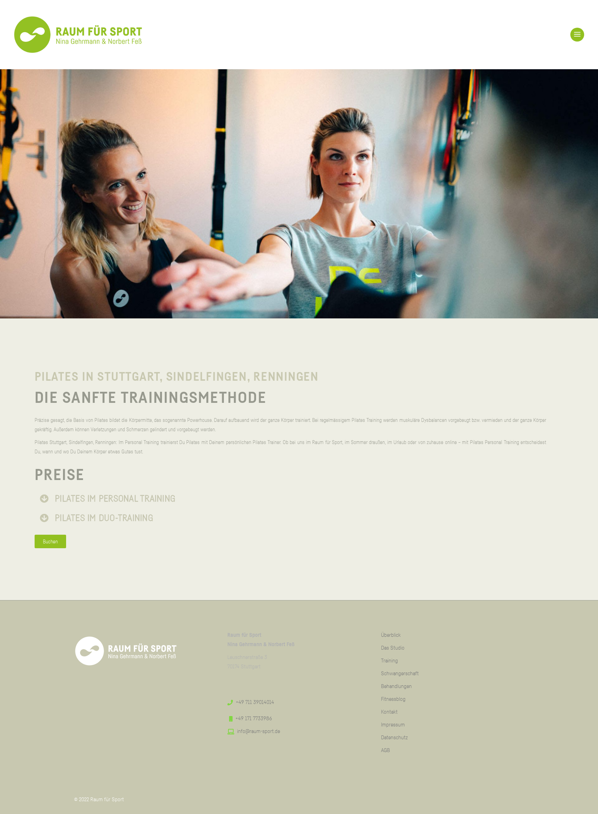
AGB (385, 750)
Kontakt (389, 711)
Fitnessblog (393, 698)
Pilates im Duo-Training (104, 518)
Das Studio (393, 647)
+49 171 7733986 (253, 718)
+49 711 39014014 (255, 701)
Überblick (391, 634)
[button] (316, 498)
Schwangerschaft (400, 673)
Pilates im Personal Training (115, 498)
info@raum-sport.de (258, 730)
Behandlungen (396, 685)
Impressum (393, 724)
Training (389, 660)
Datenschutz (394, 737)
